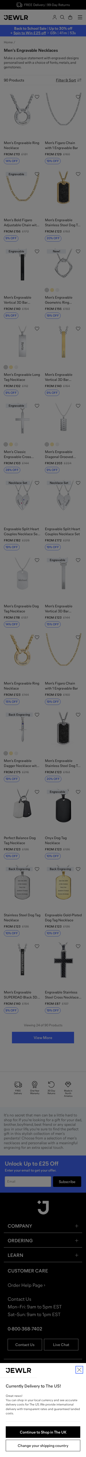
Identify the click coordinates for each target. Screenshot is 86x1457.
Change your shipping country (43, 1445)
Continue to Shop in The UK (43, 1432)
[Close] (79, 1370)
